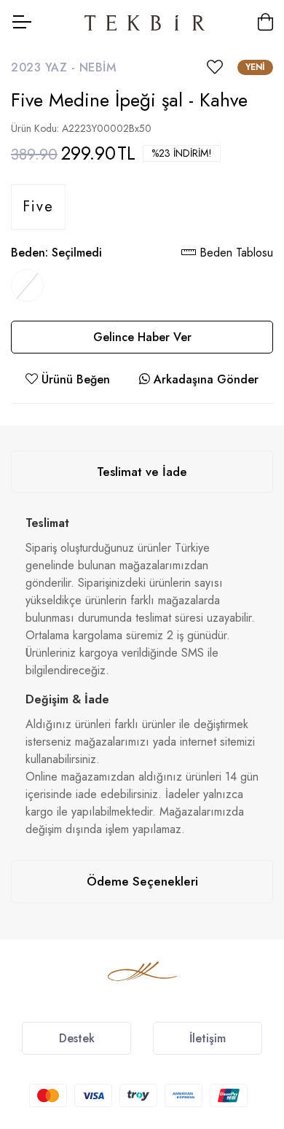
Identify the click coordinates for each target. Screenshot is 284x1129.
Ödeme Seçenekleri (142, 881)
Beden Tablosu (234, 252)
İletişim (207, 1038)
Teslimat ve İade (142, 471)
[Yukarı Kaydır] (247, 1013)
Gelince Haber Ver (142, 337)
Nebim (98, 67)
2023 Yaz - (45, 67)
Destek (77, 1038)
